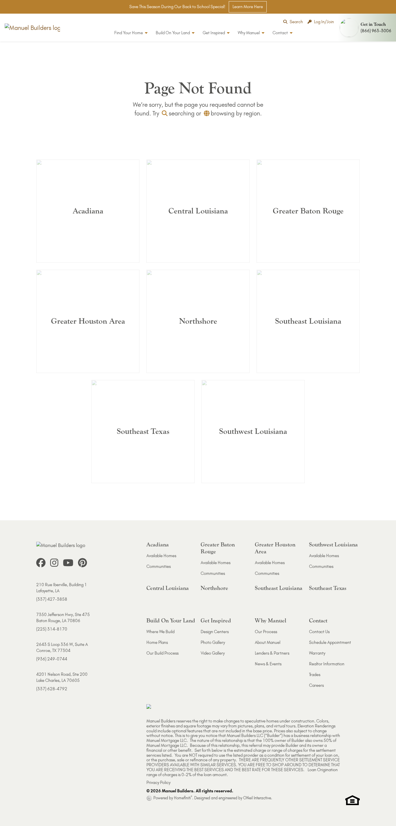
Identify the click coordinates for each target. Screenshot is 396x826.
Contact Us (319, 631)
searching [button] (182, 113)
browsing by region (235, 113)
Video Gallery (213, 653)
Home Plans (157, 642)
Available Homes (161, 555)
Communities (158, 566)
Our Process (266, 631)
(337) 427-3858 (51, 599)
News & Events (268, 663)
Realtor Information (326, 663)
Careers (316, 685)
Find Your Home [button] (129, 32)
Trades (314, 674)
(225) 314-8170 (51, 629)
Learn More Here (247, 6)
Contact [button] (281, 32)
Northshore (214, 588)
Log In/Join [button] (324, 21)
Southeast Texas (327, 588)
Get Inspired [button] (214, 32)
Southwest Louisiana (333, 544)
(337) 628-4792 (51, 688)
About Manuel (267, 642)
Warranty (317, 653)
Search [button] (296, 21)
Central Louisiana (167, 588)
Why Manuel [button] (249, 32)
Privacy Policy (158, 782)
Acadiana (157, 544)
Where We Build (160, 631)
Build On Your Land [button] (173, 32)
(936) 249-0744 (51, 659)
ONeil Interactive (257, 798)
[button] (366, 27)
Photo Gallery (213, 642)
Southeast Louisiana (278, 588)
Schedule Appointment (330, 642)
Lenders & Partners (272, 653)
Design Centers (215, 631)
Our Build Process (162, 653)
